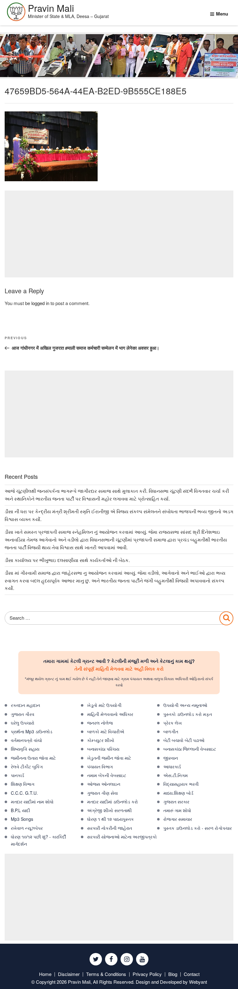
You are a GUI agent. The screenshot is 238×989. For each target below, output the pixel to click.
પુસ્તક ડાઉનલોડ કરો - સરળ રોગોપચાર (197, 828)
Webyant (198, 981)
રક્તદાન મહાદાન (25, 705)
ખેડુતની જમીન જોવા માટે (109, 758)
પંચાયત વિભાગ (100, 766)
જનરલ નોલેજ (100, 723)
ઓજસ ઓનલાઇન (103, 784)
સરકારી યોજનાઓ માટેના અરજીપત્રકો (122, 837)
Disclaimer (69, 974)
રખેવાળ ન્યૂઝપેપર (27, 828)
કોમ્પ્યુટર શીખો (100, 740)
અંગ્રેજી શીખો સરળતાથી (109, 810)
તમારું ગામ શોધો (177, 810)
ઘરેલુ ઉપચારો (22, 723)
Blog (172, 974)
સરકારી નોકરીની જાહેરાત (109, 828)
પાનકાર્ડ (17, 775)
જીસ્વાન (170, 758)
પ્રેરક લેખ (172, 723)
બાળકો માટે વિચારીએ (105, 731)
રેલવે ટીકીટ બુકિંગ (27, 766)
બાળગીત (170, 731)
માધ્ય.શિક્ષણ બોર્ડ (178, 793)
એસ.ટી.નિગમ (175, 775)
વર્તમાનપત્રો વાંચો (26, 740)
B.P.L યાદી (20, 810)
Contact (192, 974)
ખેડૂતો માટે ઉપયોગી (104, 705)
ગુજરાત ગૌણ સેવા (102, 793)
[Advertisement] (119, 234)
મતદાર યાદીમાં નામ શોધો (32, 801)
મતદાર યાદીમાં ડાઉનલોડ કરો (112, 801)
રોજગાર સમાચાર (177, 819)
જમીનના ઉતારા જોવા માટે (33, 758)
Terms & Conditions (106, 974)
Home (45, 974)
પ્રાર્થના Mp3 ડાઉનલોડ (31, 731)
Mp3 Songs (22, 819)
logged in (40, 303)
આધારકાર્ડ (172, 766)
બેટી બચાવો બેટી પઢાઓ (184, 740)
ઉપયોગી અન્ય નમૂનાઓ (185, 705)
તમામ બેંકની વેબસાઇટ (106, 775)
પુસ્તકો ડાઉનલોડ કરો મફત (187, 714)
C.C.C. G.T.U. (24, 793)
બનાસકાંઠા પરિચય (103, 749)
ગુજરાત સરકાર (176, 801)
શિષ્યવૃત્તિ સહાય (25, 749)
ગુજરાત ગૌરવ (22, 714)
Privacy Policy (147, 974)
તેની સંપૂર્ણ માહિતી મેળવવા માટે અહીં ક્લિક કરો (119, 668)
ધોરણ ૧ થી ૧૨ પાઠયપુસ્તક (110, 819)
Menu (222, 13)
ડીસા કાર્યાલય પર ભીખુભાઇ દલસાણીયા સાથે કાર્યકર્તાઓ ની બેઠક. (67, 560)
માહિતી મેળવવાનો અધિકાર (110, 714)
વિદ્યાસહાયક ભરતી (181, 784)
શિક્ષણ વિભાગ (22, 784)
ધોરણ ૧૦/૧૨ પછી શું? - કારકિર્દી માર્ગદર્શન (38, 840)
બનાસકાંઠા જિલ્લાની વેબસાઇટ (189, 749)
